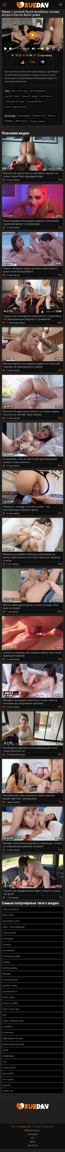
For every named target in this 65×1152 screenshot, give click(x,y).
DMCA (33, 1142)
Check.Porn (32, 1145)
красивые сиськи (13, 1038)
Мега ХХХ (8, 915)
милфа (7, 973)
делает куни (12, 96)
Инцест (52, 115)
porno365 (8, 1073)
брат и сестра (19, 90)
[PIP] (53, 48)
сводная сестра (14, 101)
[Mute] (33, 48)
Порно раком (37, 121)
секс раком (9, 932)
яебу (5, 1050)
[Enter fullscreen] (59, 48)
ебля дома (9, 997)
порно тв (8, 1090)
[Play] (5, 48)
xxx (4, 1061)
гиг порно (8, 1079)
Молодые (21, 121)
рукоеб (7, 1085)
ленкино (7, 1026)
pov (5, 1014)
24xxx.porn (32, 1134)
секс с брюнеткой (15, 106)
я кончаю (8, 1032)
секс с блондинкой (13, 926)
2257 (32, 1138)
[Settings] (47, 48)
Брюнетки (39, 115)
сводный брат (35, 101)
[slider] (15, 48)
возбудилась (38, 90)
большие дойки (11, 956)
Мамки (9, 121)
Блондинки (24, 115)
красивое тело (11, 921)
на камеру (8, 950)
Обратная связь (32, 1130)
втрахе (7, 944)
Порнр (6, 962)
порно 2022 (9, 1067)
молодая (46, 96)
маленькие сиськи (13, 1044)
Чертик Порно (11, 909)
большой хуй (10, 979)
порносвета (10, 991)
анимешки (9, 1056)
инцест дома (30, 96)
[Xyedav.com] (32, 7)
